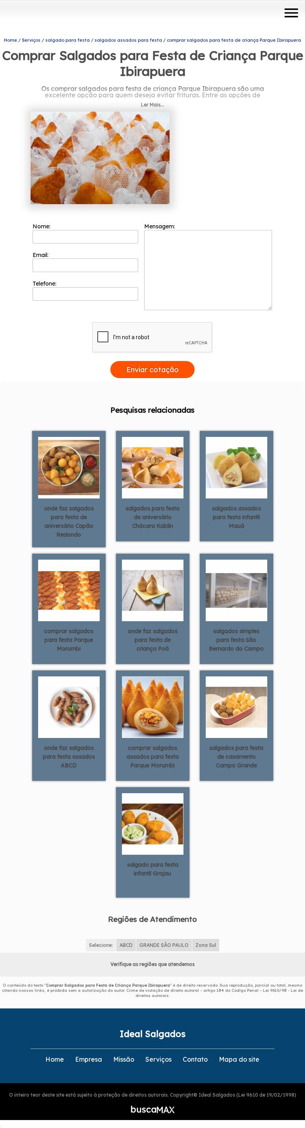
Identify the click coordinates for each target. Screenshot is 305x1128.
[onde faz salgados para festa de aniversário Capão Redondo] (69, 467)
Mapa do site (239, 1059)
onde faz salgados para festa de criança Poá (153, 640)
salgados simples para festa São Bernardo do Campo (236, 640)
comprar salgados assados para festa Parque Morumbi (153, 756)
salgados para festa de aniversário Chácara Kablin (152, 517)
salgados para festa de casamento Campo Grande (236, 756)
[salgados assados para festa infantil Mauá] (236, 467)
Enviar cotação (152, 369)
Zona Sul (205, 945)
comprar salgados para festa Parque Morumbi (68, 640)
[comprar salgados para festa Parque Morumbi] (69, 590)
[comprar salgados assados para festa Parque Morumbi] (152, 707)
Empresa (88, 1059)
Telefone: (45, 283)
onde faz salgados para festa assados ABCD (69, 756)
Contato (195, 1059)
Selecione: (101, 945)
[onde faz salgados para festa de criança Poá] (152, 590)
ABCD (126, 945)
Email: (41, 255)
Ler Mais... (152, 105)
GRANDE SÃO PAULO (164, 945)
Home (54, 1059)
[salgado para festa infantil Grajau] (152, 823)
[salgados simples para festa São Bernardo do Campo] (236, 590)
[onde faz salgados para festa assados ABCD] (69, 707)
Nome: (42, 226)
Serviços (158, 1059)
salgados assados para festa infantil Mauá (236, 517)
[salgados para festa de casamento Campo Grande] (236, 707)
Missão (123, 1059)
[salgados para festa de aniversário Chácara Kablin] (152, 467)
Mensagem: (160, 226)
